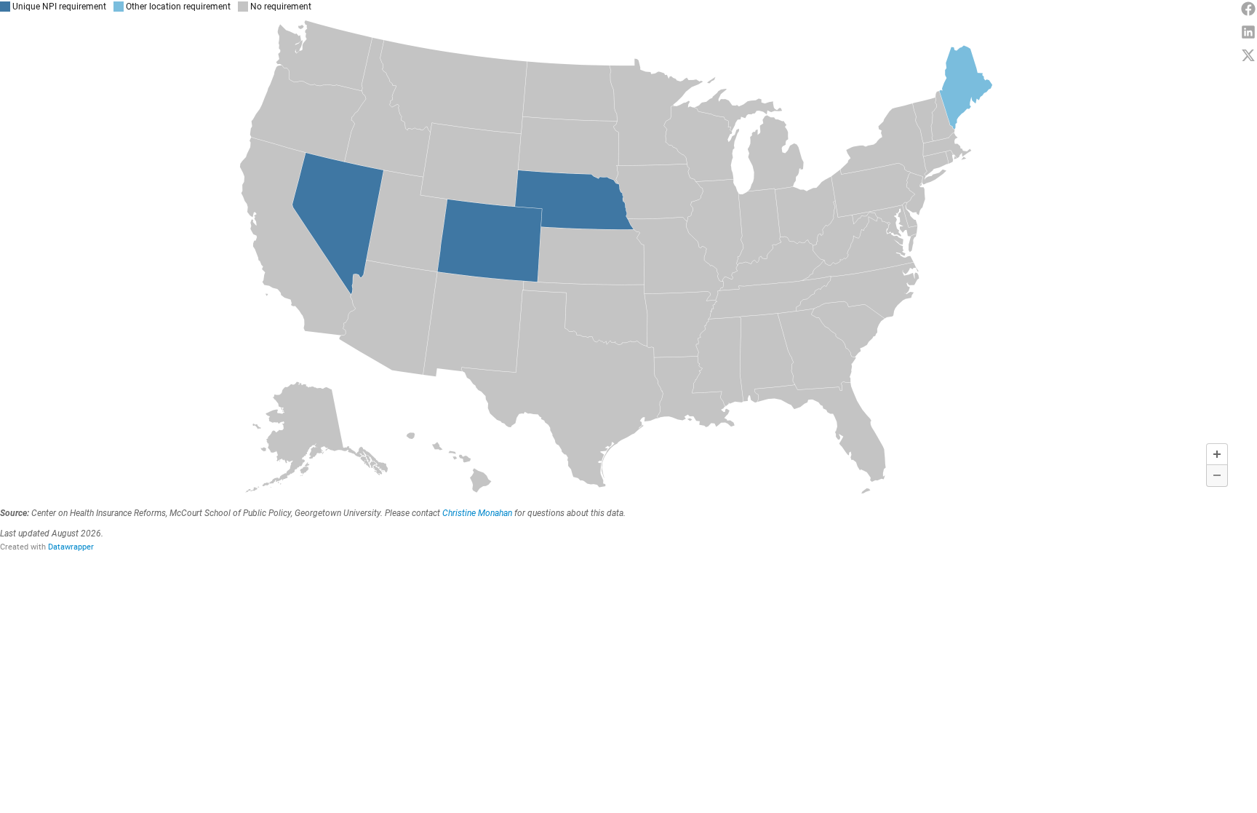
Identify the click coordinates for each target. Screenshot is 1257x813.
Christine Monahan (477, 513)
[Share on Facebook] (1248, 8)
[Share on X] (1248, 55)
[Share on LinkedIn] (1248, 32)
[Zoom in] (1217, 454)
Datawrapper (71, 547)
